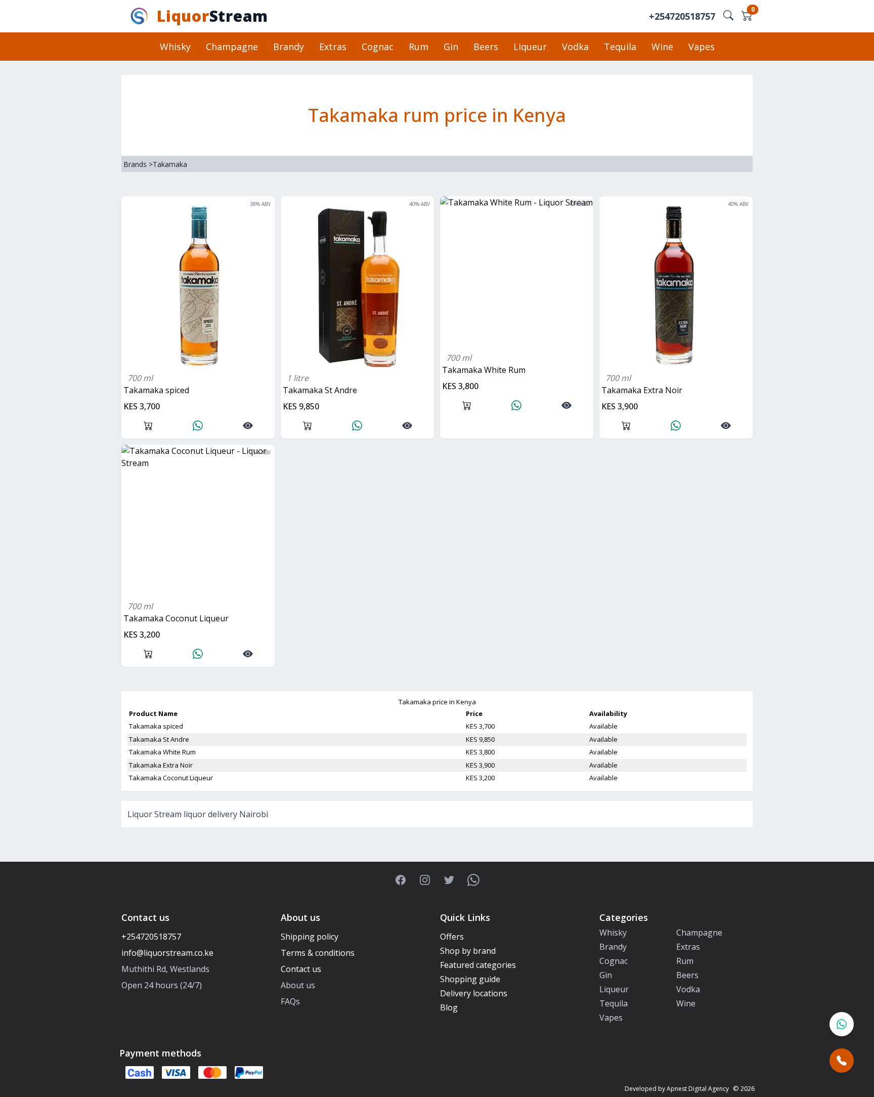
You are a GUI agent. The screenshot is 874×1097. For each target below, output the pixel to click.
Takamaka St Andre (320, 390)
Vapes (701, 46)
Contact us (301, 969)
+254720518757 (682, 16)
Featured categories (478, 965)
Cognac (378, 46)
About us (298, 985)
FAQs (290, 1001)
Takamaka (170, 164)
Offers (452, 936)
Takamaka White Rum (484, 369)
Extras (332, 46)
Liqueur (530, 46)
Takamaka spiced (156, 390)
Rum (418, 46)
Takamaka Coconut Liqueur (176, 618)
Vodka (575, 46)
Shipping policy (309, 936)
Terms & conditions (318, 952)
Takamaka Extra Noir (641, 390)
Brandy (288, 46)
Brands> (138, 164)
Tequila (620, 46)
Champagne (232, 46)
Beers (485, 46)
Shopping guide (470, 979)
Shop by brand (468, 950)
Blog (449, 1007)
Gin (451, 46)
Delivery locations (473, 993)
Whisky (175, 46)
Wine (662, 46)
